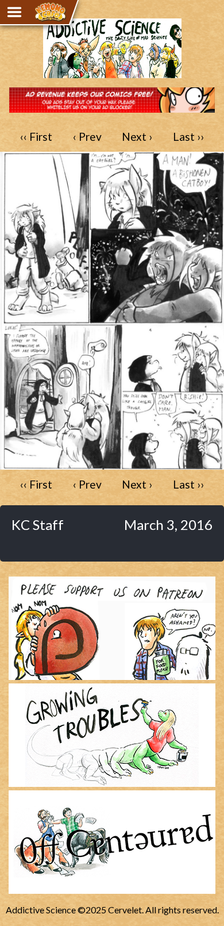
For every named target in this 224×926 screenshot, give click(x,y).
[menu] (14, 12)
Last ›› (188, 136)
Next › (137, 136)
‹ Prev (87, 136)
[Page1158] (112, 464)
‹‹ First (36, 136)
